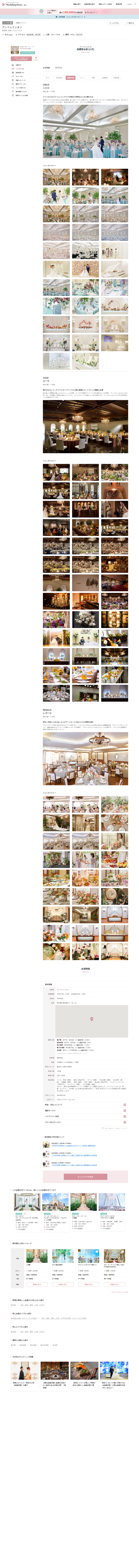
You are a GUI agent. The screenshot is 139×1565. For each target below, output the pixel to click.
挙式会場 (59, 78)
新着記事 (119, 4)
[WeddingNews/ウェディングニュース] (12, 5)
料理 (93, 78)
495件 (10, 35)
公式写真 (20, 69)
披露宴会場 (70, 78)
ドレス (82, 78)
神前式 (69, 1067)
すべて (48, 78)
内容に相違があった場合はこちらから (116, 1128)
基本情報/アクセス (21, 92)
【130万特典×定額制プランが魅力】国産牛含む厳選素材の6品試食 (74, 1155)
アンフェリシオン (12, 27)
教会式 (59, 1067)
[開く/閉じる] (125, 1105)
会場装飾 (105, 78)
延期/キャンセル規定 (22, 95)
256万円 (79, 34)
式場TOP (18, 65)
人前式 (64, 1067)
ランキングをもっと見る (119, 1292)
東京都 (4, 30)
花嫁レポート (20, 80)
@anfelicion (61, 1095)
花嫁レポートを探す (105, 4)
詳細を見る (63, 1284)
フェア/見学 (21, 88)
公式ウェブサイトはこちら (66, 1099)
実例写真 (20, 73)
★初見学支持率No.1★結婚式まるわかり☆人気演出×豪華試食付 (74, 1146)
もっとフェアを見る (85, 1177)
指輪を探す (77, 4)
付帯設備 (116, 78)
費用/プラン (21, 84)
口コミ (19, 76)
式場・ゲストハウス (15, 30)
